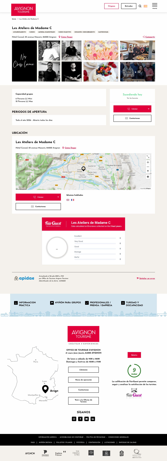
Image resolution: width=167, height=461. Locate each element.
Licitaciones (109, 442)
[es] (145, 6)
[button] (140, 6)
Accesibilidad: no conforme (71, 437)
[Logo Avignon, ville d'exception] (30, 453)
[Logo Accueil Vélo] (122, 453)
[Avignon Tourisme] (23, 10)
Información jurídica (48, 437)
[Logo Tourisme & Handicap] (106, 453)
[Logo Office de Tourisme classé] (91, 453)
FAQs (33, 442)
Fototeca (80, 442)
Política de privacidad (95, 437)
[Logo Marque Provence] (45, 453)
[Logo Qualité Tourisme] (137, 453)
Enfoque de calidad (127, 442)
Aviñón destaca (45, 442)
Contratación (94, 442)
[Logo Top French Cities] (76, 453)
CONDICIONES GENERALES (118, 437)
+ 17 (138, 71)
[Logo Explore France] (60, 453)
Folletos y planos (64, 442)
